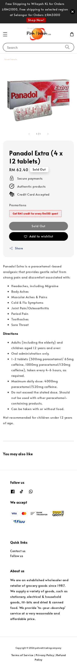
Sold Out (38, 226)
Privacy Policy (45, 655)
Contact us (17, 551)
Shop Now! (36, 20)
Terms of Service (22, 655)
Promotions (17, 205)
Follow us (16, 556)
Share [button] (19, 248)
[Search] (67, 47)
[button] (5, 34)
